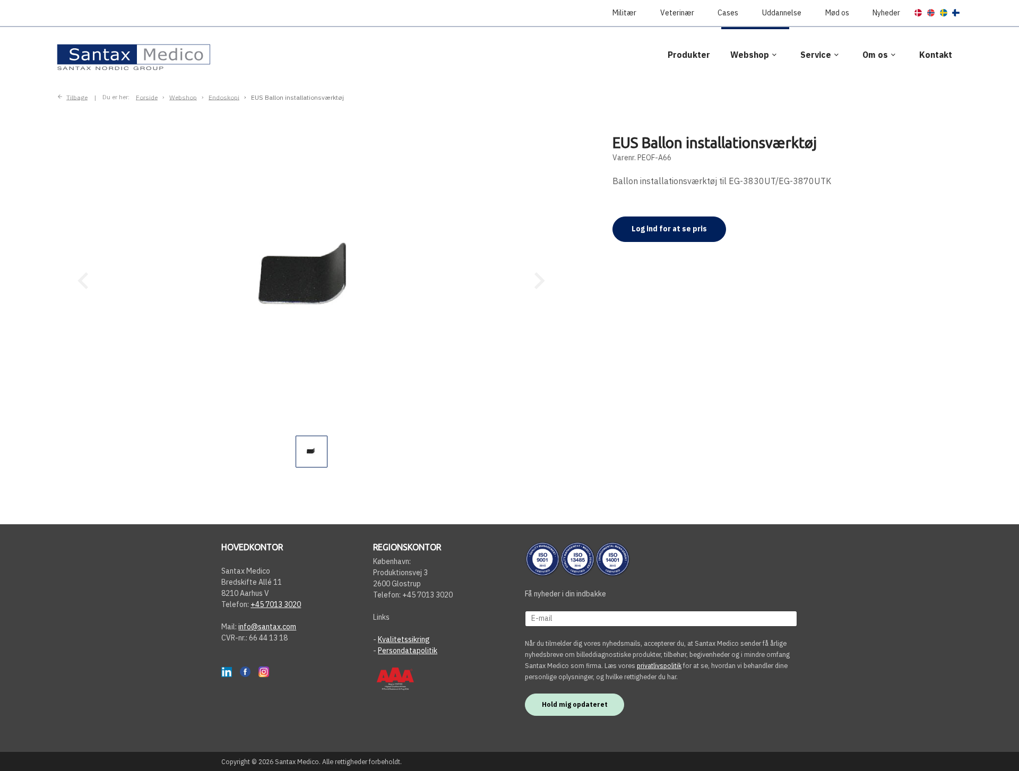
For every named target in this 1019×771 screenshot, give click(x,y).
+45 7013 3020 (276, 604)
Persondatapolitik (407, 650)
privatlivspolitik (659, 665)
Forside (147, 97)
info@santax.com (267, 626)
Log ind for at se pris (669, 228)
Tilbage (77, 97)
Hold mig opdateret (575, 704)
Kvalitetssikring (404, 639)
